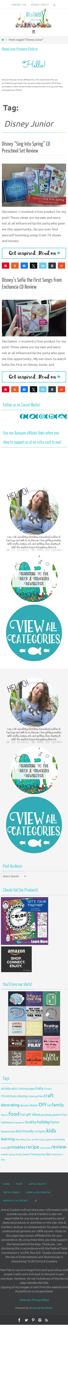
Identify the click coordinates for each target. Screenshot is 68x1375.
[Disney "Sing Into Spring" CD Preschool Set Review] (34, 185)
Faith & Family (11, 1192)
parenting (59, 1139)
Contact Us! (19, 4)
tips (48, 1154)
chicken (48, 1088)
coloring (21, 1096)
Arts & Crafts (37, 1184)
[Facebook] (24, 420)
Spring (12, 1154)
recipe (32, 1147)
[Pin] (5, 265)
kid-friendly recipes (31, 1131)
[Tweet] (33, 265)
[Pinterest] (43, 420)
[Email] (42, 265)
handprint (19, 1122)
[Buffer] (52, 265)
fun (22, 1114)
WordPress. (46, 1308)
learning (8, 1139)
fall (49, 1105)
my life (35, 1139)
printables (16, 1147)
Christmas (8, 1096)
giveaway (46, 1114)
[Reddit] (61, 265)
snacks (4, 1154)
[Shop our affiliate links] (16, 971)
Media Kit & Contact (16, 1200)
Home (6, 1184)
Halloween (7, 1122)
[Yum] (14, 265)
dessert (24, 1105)
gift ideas (33, 1114)
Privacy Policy (40, 4)
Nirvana (33, 1308)
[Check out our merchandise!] (34, 1028)
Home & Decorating (38, 1192)
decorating (10, 1105)
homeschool (8, 1131)
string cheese (22, 1154)
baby (39, 1088)
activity (6, 1089)
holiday (43, 1122)
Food (19, 1184)
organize (48, 1139)
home (54, 1122)
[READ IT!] (34, 253)
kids (51, 1130)
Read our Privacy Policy (19, 49)
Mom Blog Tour (23, 1139)
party (4, 1147)
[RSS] (46, 1320)
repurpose (45, 1147)
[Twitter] (33, 420)
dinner (33, 1105)
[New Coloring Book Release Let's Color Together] (24, 944)
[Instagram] (52, 420)
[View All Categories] (34, 633)
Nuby (41, 1139)
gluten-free (59, 1115)
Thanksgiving (37, 1154)
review (58, 1147)
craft (48, 1096)
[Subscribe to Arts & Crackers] (34, 578)
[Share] (24, 265)
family (58, 1105)
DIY (43, 1104)
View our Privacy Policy (34, 1300)
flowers (4, 1115)
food (13, 1114)
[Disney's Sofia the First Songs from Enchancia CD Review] (34, 318)
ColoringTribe (35, 1096)
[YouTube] (62, 420)
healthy (30, 1122)
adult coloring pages (23, 1088)
